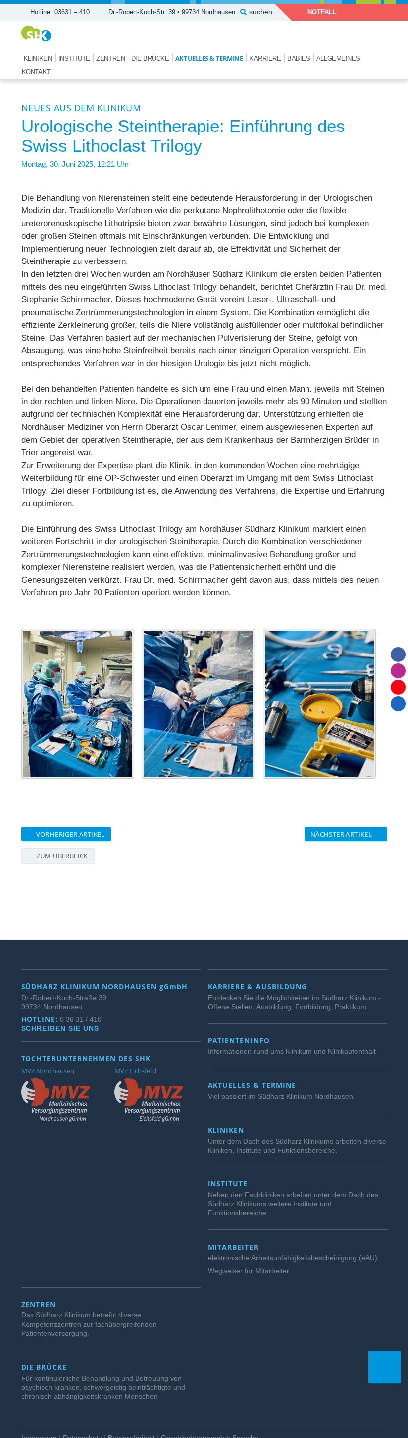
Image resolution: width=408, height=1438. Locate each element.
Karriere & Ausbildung (259, 986)
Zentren (110, 58)
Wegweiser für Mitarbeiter (248, 1271)
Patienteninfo (240, 1040)
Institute (74, 58)
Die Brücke (150, 58)
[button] (384, 1367)
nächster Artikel (342, 834)
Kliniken (38, 58)
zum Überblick (61, 855)
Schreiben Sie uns (61, 1028)
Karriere (265, 58)
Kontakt (36, 72)
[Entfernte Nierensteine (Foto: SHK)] (319, 704)
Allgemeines (338, 58)
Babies (298, 58)
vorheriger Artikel (69, 834)
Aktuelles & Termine (209, 58)
